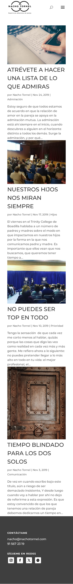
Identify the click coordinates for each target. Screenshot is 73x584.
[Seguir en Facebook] (20, 560)
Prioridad (57, 325)
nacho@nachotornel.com (26, 539)
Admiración (15, 99)
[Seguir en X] (29, 560)
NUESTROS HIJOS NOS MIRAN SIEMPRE (32, 198)
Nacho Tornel (22, 95)
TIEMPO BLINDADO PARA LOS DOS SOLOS (35, 453)
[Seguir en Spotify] (38, 560)
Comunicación (17, 474)
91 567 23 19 (15, 544)
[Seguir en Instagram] (11, 560)
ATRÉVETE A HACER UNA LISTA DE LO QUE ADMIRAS (36, 78)
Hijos (53, 214)
